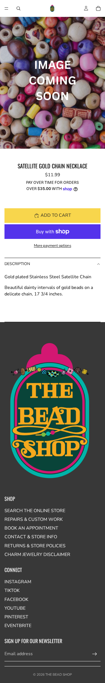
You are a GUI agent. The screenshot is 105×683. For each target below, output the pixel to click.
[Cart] (98, 8)
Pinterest (16, 617)
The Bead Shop (58, 674)
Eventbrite (17, 626)
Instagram (17, 582)
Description (17, 263)
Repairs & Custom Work (33, 519)
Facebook (16, 599)
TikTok (12, 590)
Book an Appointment (31, 528)
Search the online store (34, 511)
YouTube (14, 608)
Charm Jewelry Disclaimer (37, 554)
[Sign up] (95, 654)
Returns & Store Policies (35, 546)
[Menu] (6, 8)
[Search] (18, 8)
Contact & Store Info (30, 537)
